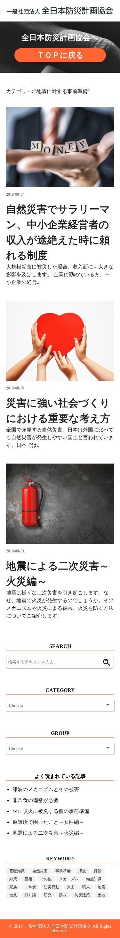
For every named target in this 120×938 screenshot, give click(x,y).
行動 (97, 871)
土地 (101, 895)
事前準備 (63, 871)
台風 (13, 895)
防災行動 (51, 887)
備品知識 (93, 879)
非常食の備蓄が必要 (35, 800)
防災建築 (82, 895)
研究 (48, 895)
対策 (13, 879)
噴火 (86, 887)
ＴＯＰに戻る (60, 55)
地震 (101, 887)
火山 (71, 887)
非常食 (30, 887)
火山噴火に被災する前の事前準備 (50, 811)
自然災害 (40, 871)
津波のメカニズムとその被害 (45, 789)
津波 (82, 871)
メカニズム (68, 879)
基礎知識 (17, 871)
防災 (63, 895)
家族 (13, 887)
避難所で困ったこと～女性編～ (48, 822)
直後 (28, 879)
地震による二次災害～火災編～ (48, 833)
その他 (46, 879)
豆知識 (30, 895)
